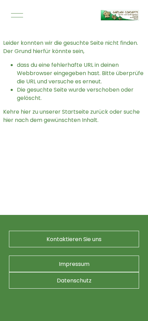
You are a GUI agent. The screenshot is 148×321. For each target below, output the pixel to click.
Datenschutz (74, 280)
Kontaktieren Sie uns (74, 239)
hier (26, 112)
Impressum (74, 264)
